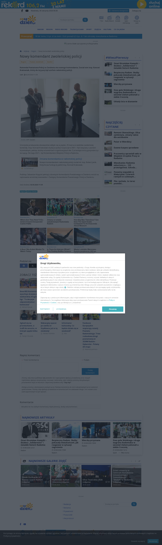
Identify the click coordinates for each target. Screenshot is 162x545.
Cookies (54, 303)
